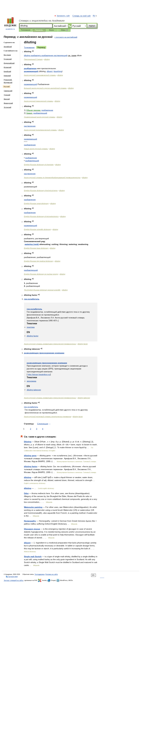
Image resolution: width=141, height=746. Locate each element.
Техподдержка (39, 574)
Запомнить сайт (63, 16)
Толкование (29, 47)
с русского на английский (66, 37)
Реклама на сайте (51, 574)
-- (45, 88)
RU (94, 16)
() (32, 244)
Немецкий (7, 75)
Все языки (7, 55)
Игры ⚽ (64, 30)
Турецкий (7, 95)
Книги (51, 30)
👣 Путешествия (12, 576)
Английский (8, 46)
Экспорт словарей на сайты (13, 580)
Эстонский (7, 107)
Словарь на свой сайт (81, 16)
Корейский (7, 71)
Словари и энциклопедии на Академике (42, 20)
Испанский (7, 67)
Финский (7, 99)
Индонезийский (9, 63)
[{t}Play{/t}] (33, 51)
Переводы (39, 30)
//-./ (39, 374)
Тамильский (8, 91)
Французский (8, 103)
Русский (7, 86)
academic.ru (10, 29)
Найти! (92, 26)
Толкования (25, 30)
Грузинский (8, 59)
